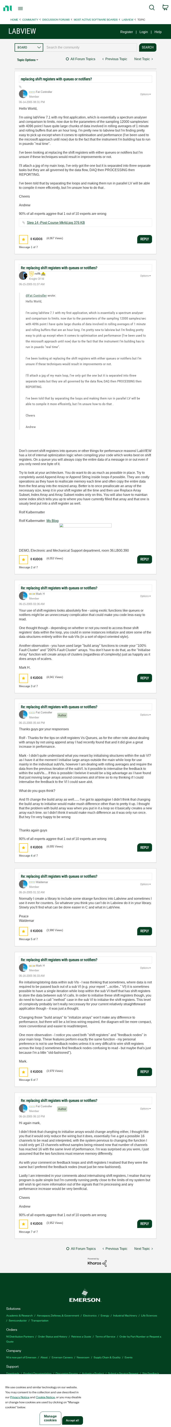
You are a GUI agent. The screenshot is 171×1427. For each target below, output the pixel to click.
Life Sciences (149, 1315)
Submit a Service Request (123, 1373)
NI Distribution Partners (20, 1336)
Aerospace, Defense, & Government (58, 1315)
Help (158, 32)
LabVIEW (127, 19)
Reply (144, 239)
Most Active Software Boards (96, 19)
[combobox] (90, 47)
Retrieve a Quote (81, 1336)
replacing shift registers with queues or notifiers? (56, 79)
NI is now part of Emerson (21, 1357)
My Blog (53, 521)
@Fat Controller (36, 295)
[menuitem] (151, 8)
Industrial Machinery (125, 1315)
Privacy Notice (19, 1397)
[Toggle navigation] (25, 8)
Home (14, 19)
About (44, 1357)
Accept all (72, 1420)
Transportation (39, 1320)
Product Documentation (37, 1373)
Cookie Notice (45, 1397)
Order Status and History (52, 1336)
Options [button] (144, 94)
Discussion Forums (56, 19)
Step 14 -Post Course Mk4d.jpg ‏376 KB (56, 222)
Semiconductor (18, 1320)
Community (30, 19)
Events (128, 1357)
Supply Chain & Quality (107, 1357)
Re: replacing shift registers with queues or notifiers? (59, 268)
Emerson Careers (62, 1357)
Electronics (90, 1315)
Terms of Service (105, 1336)
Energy (105, 1315)
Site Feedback (150, 1373)
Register (126, 32)
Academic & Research (19, 1315)
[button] (23, 239)
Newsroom (83, 1357)
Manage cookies (50, 1418)
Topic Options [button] (26, 60)
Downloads (12, 1373)
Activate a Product (93, 1373)
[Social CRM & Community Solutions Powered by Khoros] (97, 1262)
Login (144, 32)
